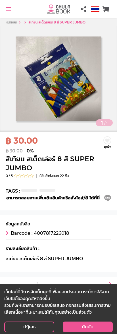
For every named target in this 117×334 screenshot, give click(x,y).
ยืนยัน (87, 326)
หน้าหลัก (11, 22)
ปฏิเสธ (29, 326)
